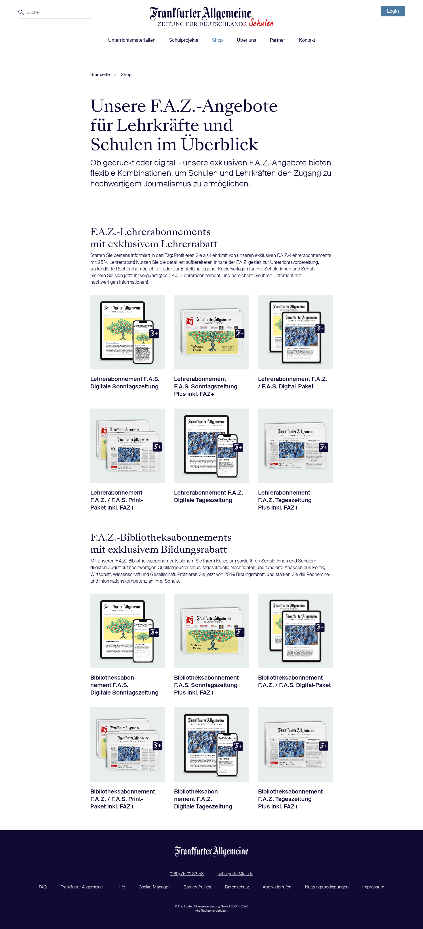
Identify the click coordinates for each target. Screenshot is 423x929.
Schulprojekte (183, 40)
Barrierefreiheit (197, 887)
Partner (277, 40)
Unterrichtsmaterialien (131, 40)
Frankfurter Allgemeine (81, 887)
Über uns (246, 40)
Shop (217, 40)
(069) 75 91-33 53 (187, 874)
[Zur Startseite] (211, 16)
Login (393, 11)
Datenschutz (237, 887)
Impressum (373, 887)
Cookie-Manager (154, 887)
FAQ (43, 887)
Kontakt (307, 40)
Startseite (100, 74)
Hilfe (121, 887)
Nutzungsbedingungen (326, 887)
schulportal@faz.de (235, 874)
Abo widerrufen (277, 887)
